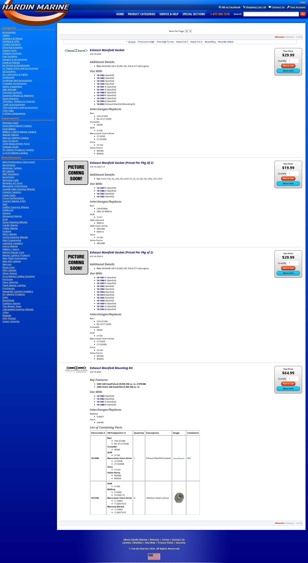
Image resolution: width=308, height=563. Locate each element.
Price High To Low (165, 41)
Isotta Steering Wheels (15, 237)
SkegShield (8, 300)
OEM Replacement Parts (16, 143)
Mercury (7, 264)
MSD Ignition (9, 270)
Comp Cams (9, 195)
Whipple (6, 315)
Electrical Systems (12, 47)
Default (131, 41)
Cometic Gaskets (11, 192)
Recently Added (225, 41)
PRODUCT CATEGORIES (141, 14)
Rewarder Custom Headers (17, 291)
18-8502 (100, 104)
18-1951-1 (101, 89)
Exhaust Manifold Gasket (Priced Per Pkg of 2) (121, 252)
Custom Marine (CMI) (14, 201)
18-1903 (100, 78)
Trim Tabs (8, 110)
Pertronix (7, 279)
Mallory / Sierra (10, 249)
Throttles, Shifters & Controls (18, 101)
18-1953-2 (101, 101)
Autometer (8, 177)
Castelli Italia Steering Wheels (18, 189)
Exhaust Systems (11, 53)
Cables (6, 35)
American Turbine (12, 168)
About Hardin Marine (135, 539)
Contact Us (278, 7)
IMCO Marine (9, 234)
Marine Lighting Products (16, 255)
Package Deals (10, 146)
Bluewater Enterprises (14, 186)
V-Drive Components (14, 113)
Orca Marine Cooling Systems (18, 276)
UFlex (5, 312)
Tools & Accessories (13, 104)
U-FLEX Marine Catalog (15, 152)
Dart (4, 204)
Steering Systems (12, 92)
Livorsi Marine (10, 246)
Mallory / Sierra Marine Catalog (19, 131)
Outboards (8, 77)
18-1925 (100, 81)
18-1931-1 (101, 86)
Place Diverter (10, 282)
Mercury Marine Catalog (15, 137)
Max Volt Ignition (11, 261)
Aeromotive (8, 165)
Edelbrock (7, 210)
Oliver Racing (9, 273)
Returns (154, 539)
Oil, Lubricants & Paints (15, 74)
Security (181, 542)
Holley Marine (10, 228)
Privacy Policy (166, 542)
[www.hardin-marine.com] (36, 13)
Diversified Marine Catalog (17, 125)
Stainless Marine (11, 303)
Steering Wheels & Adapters (18, 95)
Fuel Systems (9, 56)
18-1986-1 (101, 92)
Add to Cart (288, 66)
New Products (10, 140)
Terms (165, 539)
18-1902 (100, 75)
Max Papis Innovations (14, 258)
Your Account (298, 7)
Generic (6, 213)
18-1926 (100, 83)
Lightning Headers (12, 243)
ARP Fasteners (10, 174)
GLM (5, 219)
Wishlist (138, 542)
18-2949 (95, 458)
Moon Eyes (8, 267)
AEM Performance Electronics (18, 162)
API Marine (8, 171)
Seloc (5, 297)
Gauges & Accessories (14, 59)
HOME (120, 14)
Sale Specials (9, 89)
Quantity (282, 60)
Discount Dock (10, 122)
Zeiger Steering (11, 321)
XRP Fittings (9, 318)
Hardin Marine (10, 225)
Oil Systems (9, 71)
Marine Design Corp (13, 252)
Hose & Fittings (11, 62)
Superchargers (10, 98)
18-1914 (100, 294)
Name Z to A (196, 41)
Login (303, 2)
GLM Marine (9, 128)
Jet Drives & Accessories (16, 65)
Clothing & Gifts (11, 41)
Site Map (150, 542)
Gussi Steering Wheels (14, 222)
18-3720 (95, 497)
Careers (126, 542)
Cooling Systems (11, 44)
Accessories (9, 32)
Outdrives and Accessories (17, 80)
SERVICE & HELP (168, 14)
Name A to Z (182, 41)
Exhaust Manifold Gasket (107, 50)
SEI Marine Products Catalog (18, 149)
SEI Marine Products (13, 294)
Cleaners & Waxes (12, 38)
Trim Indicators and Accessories (20, 107)
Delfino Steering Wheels (15, 207)
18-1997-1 (101, 95)
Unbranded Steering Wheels (18, 309)
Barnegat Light (10, 180)
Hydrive (6, 231)
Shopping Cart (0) (256, 7)
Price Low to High (146, 41)
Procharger (8, 288)
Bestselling (210, 41)
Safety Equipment (12, 86)
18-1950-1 (101, 98)
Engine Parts (9, 50)
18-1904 (100, 291)
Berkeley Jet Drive (12, 183)
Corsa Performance (13, 198)
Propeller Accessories (14, 83)
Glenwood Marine (12, 216)
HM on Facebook (231, 7)
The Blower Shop (11, 306)
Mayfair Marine (10, 134)
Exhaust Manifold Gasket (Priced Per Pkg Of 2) (121, 163)
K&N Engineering (11, 240)
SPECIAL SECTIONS (194, 14)
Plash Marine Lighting (14, 285)
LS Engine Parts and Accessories (20, 68)
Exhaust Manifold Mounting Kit (111, 368)
